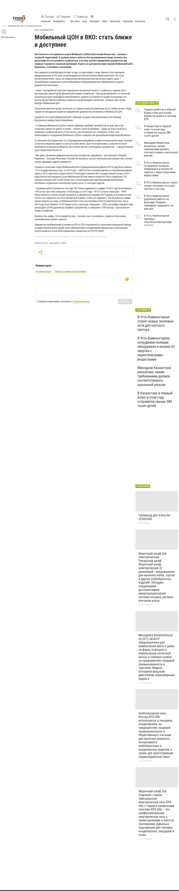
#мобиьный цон (41, 243)
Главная (65, 16)
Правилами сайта (82, 301)
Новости (82, 16)
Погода (49, 16)
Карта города (115, 21)
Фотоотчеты (140, 21)
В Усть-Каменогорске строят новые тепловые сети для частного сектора (161, 185)
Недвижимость (59, 21)
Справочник (46, 21)
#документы (54, 243)
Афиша (104, 21)
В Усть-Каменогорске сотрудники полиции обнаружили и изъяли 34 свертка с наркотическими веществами (159, 169)
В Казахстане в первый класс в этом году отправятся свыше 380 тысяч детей (157, 131)
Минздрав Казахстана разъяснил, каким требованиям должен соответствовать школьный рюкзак (161, 149)
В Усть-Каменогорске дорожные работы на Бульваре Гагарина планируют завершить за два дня (158, 202)
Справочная (127, 21)
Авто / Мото (75, 21)
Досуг (84, 21)
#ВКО (64, 243)
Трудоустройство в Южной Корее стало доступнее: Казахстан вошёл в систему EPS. (160, 114)
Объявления (94, 21)
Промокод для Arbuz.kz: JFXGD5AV (154, 517)
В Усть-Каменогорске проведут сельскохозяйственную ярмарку (158, 220)
